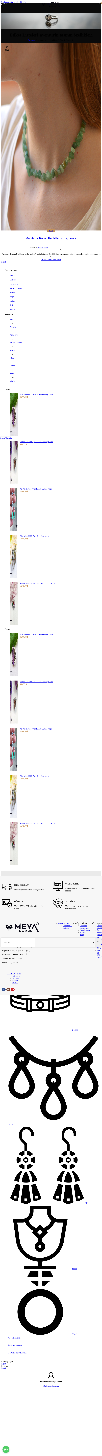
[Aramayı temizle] (93, 942)
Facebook (16, 978)
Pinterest (15, 980)
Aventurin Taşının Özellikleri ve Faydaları (51, 237)
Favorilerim (84, 928)
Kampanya (14, 284)
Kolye (12, 292)
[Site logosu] (51, 8)
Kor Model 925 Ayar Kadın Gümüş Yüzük (36, 442)
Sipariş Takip (82, 933)
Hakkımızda (67, 926)
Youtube (15, 983)
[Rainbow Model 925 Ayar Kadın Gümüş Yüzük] (14, 604)
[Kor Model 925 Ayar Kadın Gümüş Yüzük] (14, 462)
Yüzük (12, 309)
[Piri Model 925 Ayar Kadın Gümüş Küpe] (14, 509)
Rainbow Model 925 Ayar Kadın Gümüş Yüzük (38, 583)
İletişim (66, 928)
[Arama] (98, 942)
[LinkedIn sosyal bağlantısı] (65, 246)
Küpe (12, 297)
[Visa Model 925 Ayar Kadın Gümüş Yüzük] (14, 415)
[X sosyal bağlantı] (56, 246)
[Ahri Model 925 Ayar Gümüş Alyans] (14, 556)
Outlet (12, 301)
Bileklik (13, 280)
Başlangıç (32, 40)
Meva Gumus (42, 247)
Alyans (12, 275)
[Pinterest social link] (61, 246)
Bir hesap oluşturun (51, 1386)
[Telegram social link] (70, 246)
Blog (51, 231)
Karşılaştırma (16, 1345)
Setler (12, 305)
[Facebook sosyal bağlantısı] (52, 246)
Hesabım (83, 926)
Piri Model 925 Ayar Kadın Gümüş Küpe (36, 489)
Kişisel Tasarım (16, 288)
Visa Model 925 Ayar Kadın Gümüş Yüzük (37, 394)
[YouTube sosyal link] (13, 989)
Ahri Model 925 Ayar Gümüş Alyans (34, 536)
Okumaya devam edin (51, 260)
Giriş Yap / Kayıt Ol (19, 1353)
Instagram (16, 976)
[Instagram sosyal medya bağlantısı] (8, 989)
